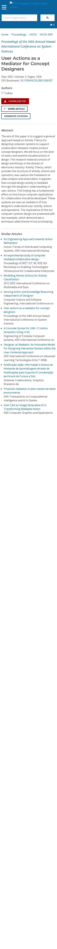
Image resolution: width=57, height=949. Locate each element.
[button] (52, 25)
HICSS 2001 (46, 34)
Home (4, 34)
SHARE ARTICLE (16, 108)
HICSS (33, 34)
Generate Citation (16, 116)
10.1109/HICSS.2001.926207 (36, 80)
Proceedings (19, 34)
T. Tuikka (6, 93)
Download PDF (17, 101)
